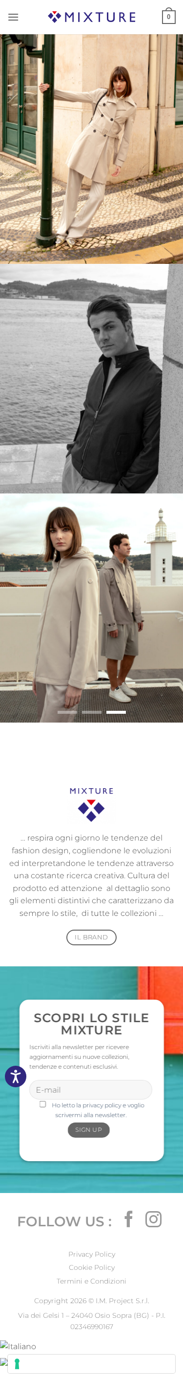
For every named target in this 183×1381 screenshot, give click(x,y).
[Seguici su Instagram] (153, 1221)
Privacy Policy (91, 1254)
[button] (13, 17)
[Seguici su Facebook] (129, 1221)
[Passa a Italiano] (18, 1346)
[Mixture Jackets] (92, 16)
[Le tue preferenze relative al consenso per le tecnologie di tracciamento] (91, 1364)
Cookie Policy (92, 1267)
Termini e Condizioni (91, 1281)
